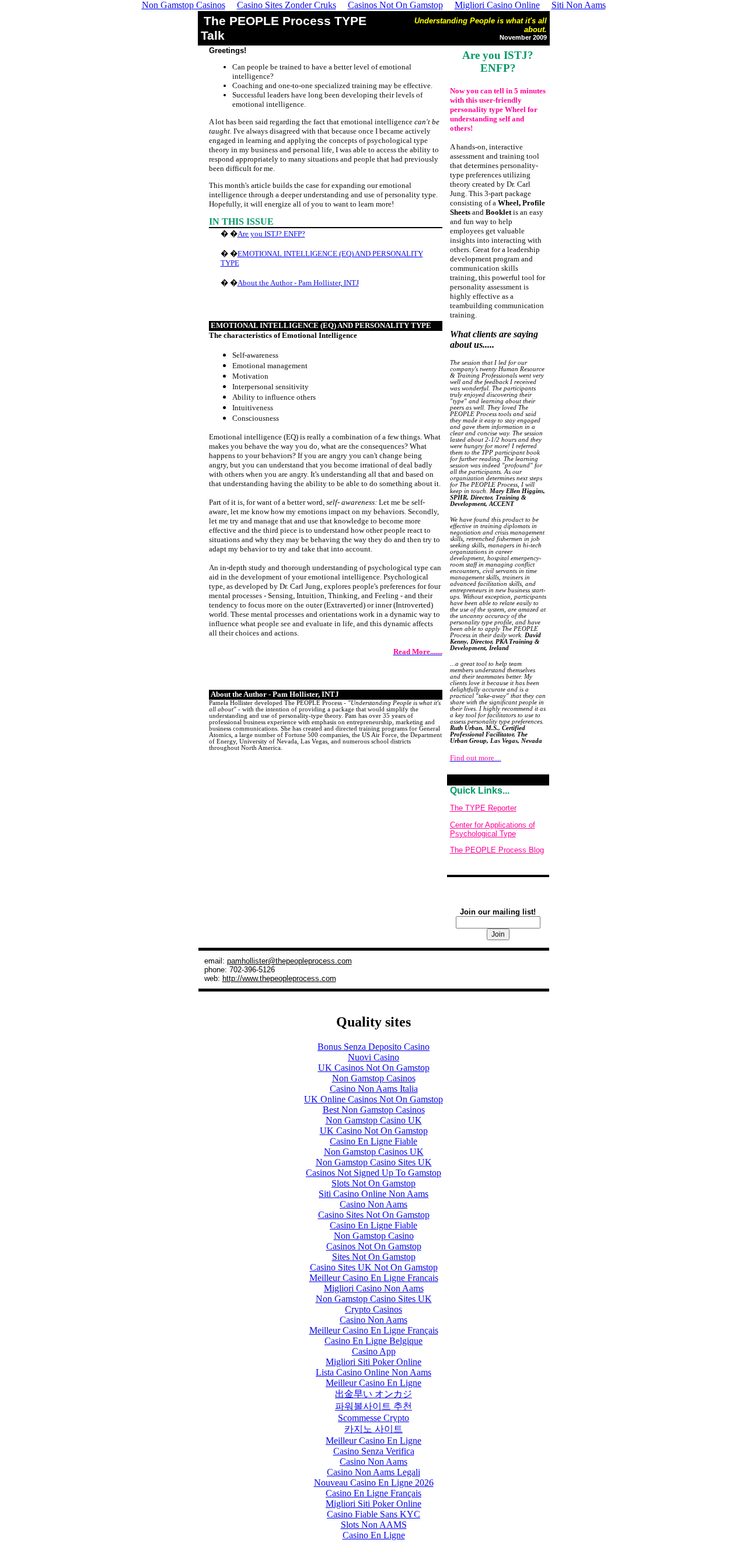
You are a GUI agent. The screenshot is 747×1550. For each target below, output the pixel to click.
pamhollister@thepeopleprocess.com (289, 960)
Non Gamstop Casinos (374, 1078)
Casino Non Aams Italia (374, 1089)
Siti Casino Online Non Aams (373, 1194)
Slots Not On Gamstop (373, 1183)
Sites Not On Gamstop (374, 1257)
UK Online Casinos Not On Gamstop (373, 1099)
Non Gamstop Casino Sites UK (374, 1162)
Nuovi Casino (373, 1057)
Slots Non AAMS (374, 1525)
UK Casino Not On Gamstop (374, 1131)
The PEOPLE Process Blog (497, 850)
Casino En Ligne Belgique (373, 1341)
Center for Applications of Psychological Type (492, 829)
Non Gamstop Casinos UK (374, 1152)
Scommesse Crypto (373, 1418)
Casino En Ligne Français (373, 1493)
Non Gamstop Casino (374, 1236)
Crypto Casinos (373, 1309)
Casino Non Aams (373, 1204)
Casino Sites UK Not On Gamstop (374, 1267)
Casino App (374, 1351)
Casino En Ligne (374, 1535)
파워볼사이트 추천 (373, 1406)
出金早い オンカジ (373, 1394)
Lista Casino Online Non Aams (373, 1372)
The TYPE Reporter (483, 808)
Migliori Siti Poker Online (373, 1362)
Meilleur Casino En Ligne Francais (373, 1278)
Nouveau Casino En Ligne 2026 (374, 1483)
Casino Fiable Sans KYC (373, 1514)
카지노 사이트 (373, 1429)
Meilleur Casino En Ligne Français (373, 1330)
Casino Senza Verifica (373, 1451)
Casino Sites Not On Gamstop (374, 1215)
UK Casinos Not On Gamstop (374, 1068)
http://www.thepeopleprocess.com (279, 978)
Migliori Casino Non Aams (374, 1288)
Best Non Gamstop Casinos (374, 1110)
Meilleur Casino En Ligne (373, 1383)
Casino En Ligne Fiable (373, 1141)
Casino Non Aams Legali (373, 1472)
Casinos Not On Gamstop (373, 1246)
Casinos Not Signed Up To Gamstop (373, 1173)
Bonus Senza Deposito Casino (373, 1047)
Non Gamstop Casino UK (374, 1120)
